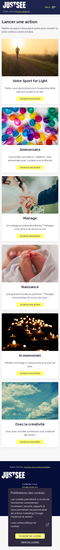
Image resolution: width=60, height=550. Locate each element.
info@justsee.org (30, 487)
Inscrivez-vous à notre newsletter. (37, 467)
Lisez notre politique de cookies (23, 524)
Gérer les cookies (30, 542)
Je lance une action (30, 98)
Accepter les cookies (30, 536)
